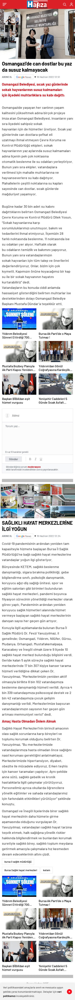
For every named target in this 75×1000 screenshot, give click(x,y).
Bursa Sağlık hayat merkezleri (20, 870)
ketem (46, 870)
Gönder (13, 459)
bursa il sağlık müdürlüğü (18, 861)
